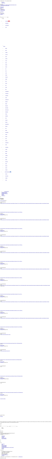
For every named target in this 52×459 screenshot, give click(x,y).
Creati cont (3, 436)
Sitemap (3, 448)
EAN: (1, 218)
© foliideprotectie (20, 456)
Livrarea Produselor (4, 445)
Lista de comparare (4, 438)
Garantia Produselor (4, 446)
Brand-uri (3, 2)
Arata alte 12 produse (2, 398)
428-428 (2, 5)
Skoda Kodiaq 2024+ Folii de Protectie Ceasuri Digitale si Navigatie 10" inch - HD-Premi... (11, 228)
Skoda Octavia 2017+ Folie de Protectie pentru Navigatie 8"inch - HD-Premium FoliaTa (11, 359)
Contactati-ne (2, 7)
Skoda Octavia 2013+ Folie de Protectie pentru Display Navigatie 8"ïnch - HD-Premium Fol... (11, 392)
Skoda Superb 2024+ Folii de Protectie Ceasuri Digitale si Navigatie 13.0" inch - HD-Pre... (11, 261)
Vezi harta (3, 455)
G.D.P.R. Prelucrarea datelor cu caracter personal (8, 447)
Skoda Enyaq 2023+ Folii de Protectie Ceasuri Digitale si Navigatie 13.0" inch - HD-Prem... (11, 310)
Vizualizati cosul (2, 13)
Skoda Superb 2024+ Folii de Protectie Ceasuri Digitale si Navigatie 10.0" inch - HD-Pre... (11, 277)
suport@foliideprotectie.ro (5, 454)
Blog (2, 444)
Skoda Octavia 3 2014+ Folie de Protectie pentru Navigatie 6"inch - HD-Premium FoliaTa (11, 343)
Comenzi (3, 437)
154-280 (7, 5)
